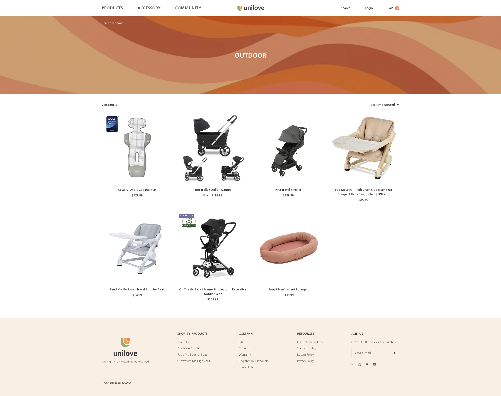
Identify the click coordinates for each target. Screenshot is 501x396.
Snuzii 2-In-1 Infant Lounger (288, 289)
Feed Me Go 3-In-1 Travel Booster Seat (137, 289)
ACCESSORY (149, 8)
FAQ (241, 342)
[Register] (393, 353)
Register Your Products (254, 360)
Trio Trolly (183, 342)
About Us (245, 348)
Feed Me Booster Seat (192, 354)
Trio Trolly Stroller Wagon (213, 190)
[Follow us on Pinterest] (367, 364)
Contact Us (246, 367)
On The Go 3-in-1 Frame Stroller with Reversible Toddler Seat (212, 291)
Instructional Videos (310, 342)
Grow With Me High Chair (193, 360)
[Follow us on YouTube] (374, 364)
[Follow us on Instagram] (359, 364)
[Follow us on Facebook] (352, 364)
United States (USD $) (117, 383)
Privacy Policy (305, 360)
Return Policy (305, 354)
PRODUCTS (112, 8)
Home (105, 23)
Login (369, 8)
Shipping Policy (306, 348)
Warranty (245, 354)
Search (345, 8)
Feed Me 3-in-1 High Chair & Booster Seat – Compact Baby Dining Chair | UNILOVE (363, 192)
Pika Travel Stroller (288, 190)
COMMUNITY (188, 8)
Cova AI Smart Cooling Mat (137, 190)
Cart (392, 8)
